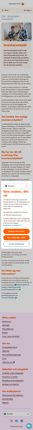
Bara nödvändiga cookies (16, 237)
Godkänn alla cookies (16, 231)
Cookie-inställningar (16, 244)
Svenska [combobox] (11, 186)
